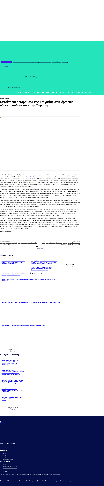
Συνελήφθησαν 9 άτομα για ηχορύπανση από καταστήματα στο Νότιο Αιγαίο (24, 325)
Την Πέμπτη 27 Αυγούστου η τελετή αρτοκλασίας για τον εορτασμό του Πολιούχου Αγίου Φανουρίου (31, 302)
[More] (77, 112)
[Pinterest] (61, 112)
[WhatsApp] (66, 112)
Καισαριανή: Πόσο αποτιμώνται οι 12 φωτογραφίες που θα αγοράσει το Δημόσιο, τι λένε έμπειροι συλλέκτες (61, 243)
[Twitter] (55, 112)
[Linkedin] (72, 112)
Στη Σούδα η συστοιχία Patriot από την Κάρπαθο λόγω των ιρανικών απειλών (12, 399)
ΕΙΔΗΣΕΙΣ (2, 98)
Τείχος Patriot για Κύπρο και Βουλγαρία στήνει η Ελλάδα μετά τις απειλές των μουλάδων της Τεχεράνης (40, 62)
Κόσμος (6, 98)
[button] (36, 77)
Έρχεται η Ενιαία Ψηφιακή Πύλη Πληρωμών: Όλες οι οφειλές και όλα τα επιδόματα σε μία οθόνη (18, 243)
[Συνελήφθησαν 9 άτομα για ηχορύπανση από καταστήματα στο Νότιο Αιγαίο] (71, 335)
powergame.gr (8, 231)
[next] (102, 62)
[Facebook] (1, 77)
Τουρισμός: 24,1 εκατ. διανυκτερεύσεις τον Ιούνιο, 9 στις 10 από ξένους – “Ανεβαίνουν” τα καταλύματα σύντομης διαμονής (44, 262)
